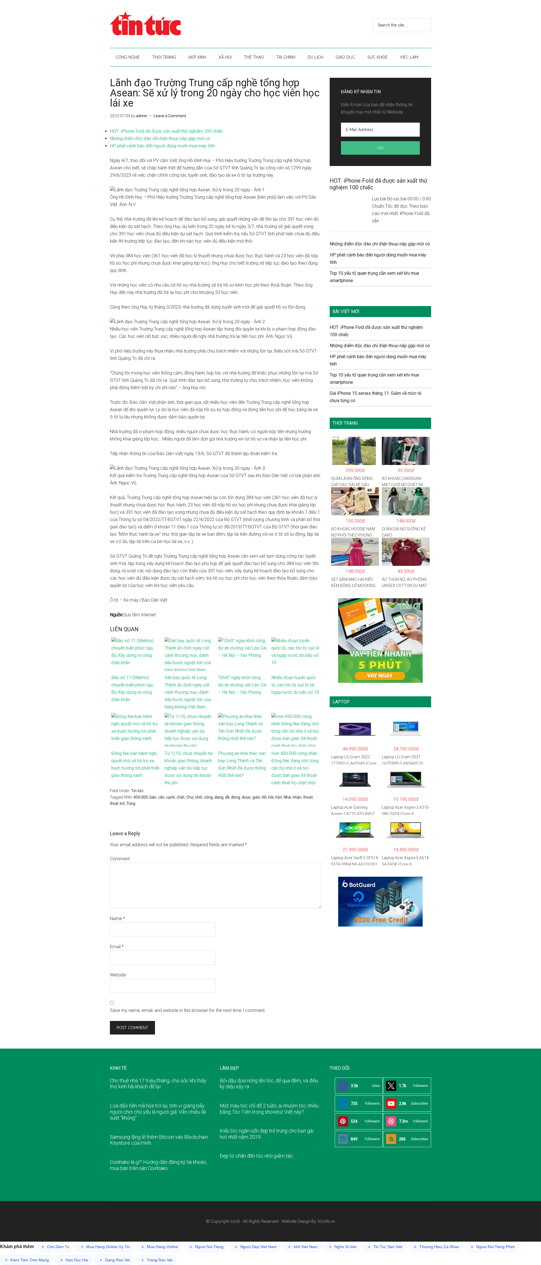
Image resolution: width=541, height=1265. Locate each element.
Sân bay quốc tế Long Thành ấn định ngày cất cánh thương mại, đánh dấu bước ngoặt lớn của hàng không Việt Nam (188, 692)
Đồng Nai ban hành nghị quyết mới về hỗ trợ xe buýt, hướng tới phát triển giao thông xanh (135, 764)
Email (117, 946)
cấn (161, 797)
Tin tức (137, 790)
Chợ (189, 797)
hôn (278, 797)
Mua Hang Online (159, 1246)
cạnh (170, 797)
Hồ (264, 797)
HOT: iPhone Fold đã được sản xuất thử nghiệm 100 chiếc (166, 131)
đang (218, 797)
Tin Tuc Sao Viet (385, 1246)
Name (117, 918)
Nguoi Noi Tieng (206, 1246)
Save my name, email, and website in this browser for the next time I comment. (188, 1010)
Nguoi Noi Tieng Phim (493, 1246)
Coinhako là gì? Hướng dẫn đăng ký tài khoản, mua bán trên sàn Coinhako (158, 1165)
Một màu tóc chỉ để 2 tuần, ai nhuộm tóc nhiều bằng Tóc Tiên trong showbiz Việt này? (269, 1109)
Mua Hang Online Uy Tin (105, 1246)
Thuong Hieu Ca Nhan (436, 1246)
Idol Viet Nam (303, 1246)
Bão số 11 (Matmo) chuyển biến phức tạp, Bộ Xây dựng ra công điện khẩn (132, 688)
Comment (120, 858)
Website (118, 975)
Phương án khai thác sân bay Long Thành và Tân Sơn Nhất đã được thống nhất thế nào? (242, 764)
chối (198, 797)
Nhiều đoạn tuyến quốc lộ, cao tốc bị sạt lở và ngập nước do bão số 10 (295, 685)
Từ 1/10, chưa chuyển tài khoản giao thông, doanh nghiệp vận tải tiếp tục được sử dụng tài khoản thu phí (189, 768)
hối (271, 797)
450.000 (141, 797)
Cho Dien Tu (55, 1246)
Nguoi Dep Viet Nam (256, 1246)
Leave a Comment (170, 116)
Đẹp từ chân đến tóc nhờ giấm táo (256, 1156)
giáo (256, 797)
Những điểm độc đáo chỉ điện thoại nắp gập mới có (160, 138)
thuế (114, 803)
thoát (308, 797)
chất (181, 797)
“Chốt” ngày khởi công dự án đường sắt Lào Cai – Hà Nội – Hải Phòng (242, 685)
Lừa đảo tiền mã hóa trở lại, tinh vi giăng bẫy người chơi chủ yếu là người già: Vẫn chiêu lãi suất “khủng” (158, 1112)
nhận (296, 797)
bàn (153, 797)
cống (208, 797)
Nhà (287, 797)
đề (227, 797)
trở (122, 803)
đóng (235, 797)
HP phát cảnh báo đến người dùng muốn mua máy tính (162, 146)
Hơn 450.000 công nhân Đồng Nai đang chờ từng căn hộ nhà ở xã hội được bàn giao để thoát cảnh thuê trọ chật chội (295, 768)
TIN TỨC (163, 24)
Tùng (130, 803)
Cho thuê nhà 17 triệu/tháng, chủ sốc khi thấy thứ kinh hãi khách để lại (158, 1084)
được (246, 797)
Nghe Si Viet (342, 1246)
